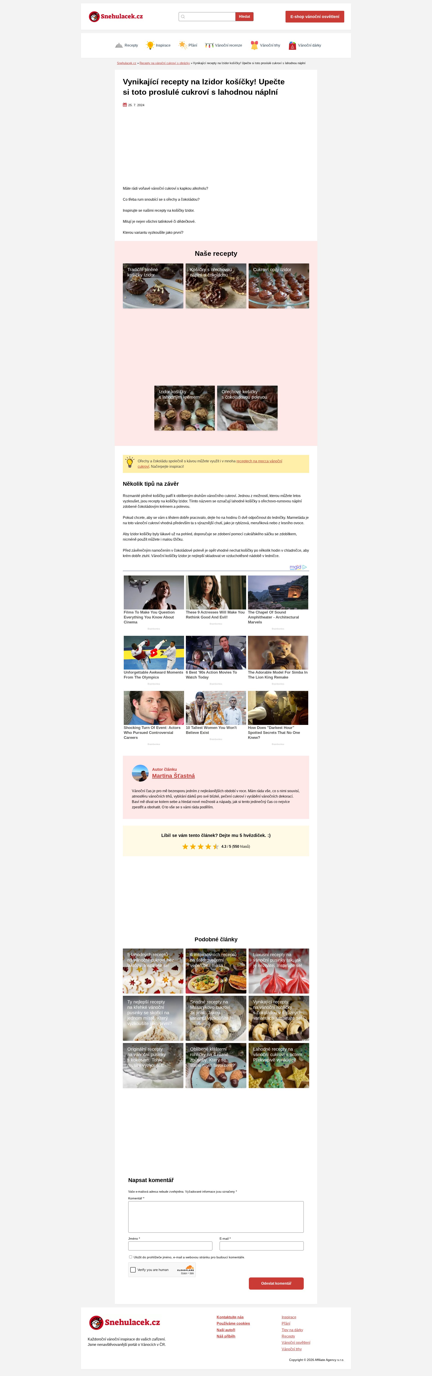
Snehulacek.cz (126, 63)
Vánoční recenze (228, 45)
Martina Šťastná (173, 776)
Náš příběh (226, 1336)
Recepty (131, 45)
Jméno (134, 1238)
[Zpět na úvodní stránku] (118, 16)
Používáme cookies (233, 1323)
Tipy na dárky (292, 1330)
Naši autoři (226, 1330)
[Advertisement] (216, 147)
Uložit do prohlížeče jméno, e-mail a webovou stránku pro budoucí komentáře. (189, 1257)
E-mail (225, 1238)
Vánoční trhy (270, 45)
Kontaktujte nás (230, 1317)
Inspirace (163, 45)
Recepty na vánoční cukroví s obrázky (165, 63)
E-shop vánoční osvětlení (314, 16)
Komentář (136, 1198)
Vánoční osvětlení (296, 1343)
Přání (193, 45)
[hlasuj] (185, 846)
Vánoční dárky (309, 45)
